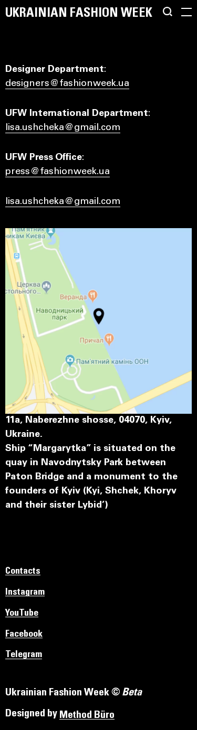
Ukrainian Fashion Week (78, 13)
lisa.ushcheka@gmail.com (62, 128)
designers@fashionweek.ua (67, 84)
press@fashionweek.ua (57, 172)
